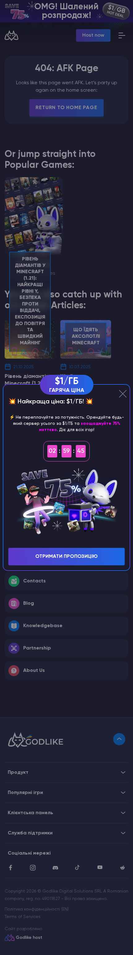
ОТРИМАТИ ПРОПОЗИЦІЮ (66, 556)
